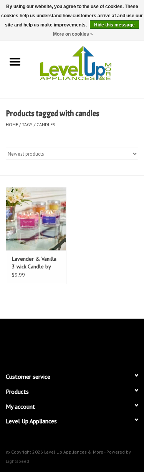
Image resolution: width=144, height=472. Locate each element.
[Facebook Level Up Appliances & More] (31, 342)
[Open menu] (15, 61)
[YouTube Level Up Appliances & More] (86, 342)
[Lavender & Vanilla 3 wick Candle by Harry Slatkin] (36, 218)
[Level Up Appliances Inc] (87, 62)
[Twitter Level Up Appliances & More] (44, 342)
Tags (27, 124)
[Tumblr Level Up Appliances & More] (100, 342)
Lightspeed (17, 461)
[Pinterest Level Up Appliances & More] (72, 342)
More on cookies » (73, 34)
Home (12, 124)
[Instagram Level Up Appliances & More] (114, 342)
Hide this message (114, 25)
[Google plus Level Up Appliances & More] (58, 342)
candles (45, 124)
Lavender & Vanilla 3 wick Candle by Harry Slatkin (34, 262)
